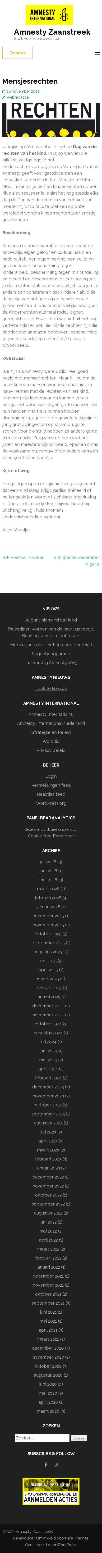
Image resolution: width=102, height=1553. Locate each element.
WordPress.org (51, 803)
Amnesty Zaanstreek (52, 31)
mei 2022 (48, 1231)
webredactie (18, 97)
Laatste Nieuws (51, 688)
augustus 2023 (48, 1122)
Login (51, 776)
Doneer (17, 52)
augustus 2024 (48, 1032)
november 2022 (48, 1185)
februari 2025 (48, 987)
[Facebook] (46, 1464)
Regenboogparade (51, 653)
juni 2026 (48, 870)
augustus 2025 (48, 951)
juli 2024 (48, 1041)
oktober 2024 (48, 1023)
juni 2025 (48, 960)
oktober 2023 (48, 1104)
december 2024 (48, 1005)
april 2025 (48, 969)
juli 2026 (48, 861)
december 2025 (48, 915)
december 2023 (48, 1086)
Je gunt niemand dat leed (51, 619)
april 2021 (48, 1330)
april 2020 (48, 1402)
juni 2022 (48, 1222)
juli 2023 (48, 1131)
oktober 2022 (48, 1194)
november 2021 (48, 1285)
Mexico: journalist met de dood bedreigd (51, 644)
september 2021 (48, 1303)
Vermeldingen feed (51, 785)
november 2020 (48, 1357)
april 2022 (48, 1240)
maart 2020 (48, 1411)
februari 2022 (48, 1258)
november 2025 (48, 924)
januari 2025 (48, 996)
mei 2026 (48, 879)
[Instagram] (56, 1464)
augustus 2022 (48, 1212)
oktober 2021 (48, 1294)
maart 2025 (48, 978)
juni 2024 (48, 1050)
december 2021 (48, 1276)
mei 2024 (48, 1059)
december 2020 (48, 1348)
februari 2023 (48, 1158)
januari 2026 (48, 906)
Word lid (51, 741)
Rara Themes (76, 1538)
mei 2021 (48, 1321)
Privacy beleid (51, 750)
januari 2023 (48, 1167)
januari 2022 (48, 1267)
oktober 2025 (48, 933)
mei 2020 (48, 1393)
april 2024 (48, 1068)
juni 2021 (48, 1312)
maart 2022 (48, 1249)
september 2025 (48, 942)
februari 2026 (48, 897)
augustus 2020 (48, 1375)
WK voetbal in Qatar (23, 557)
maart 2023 (48, 1149)
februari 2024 (48, 1077)
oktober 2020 (48, 1366)
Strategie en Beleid (51, 732)
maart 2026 (48, 888)
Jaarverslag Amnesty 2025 (51, 662)
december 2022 (48, 1176)
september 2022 (48, 1203)
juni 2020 (48, 1384)
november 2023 (48, 1095)
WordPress (66, 1545)
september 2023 (48, 1113)
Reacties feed (51, 794)
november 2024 (48, 1014)
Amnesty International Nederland (51, 723)
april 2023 (48, 1140)
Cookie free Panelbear (51, 835)
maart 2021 (48, 1339)
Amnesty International (51, 714)
